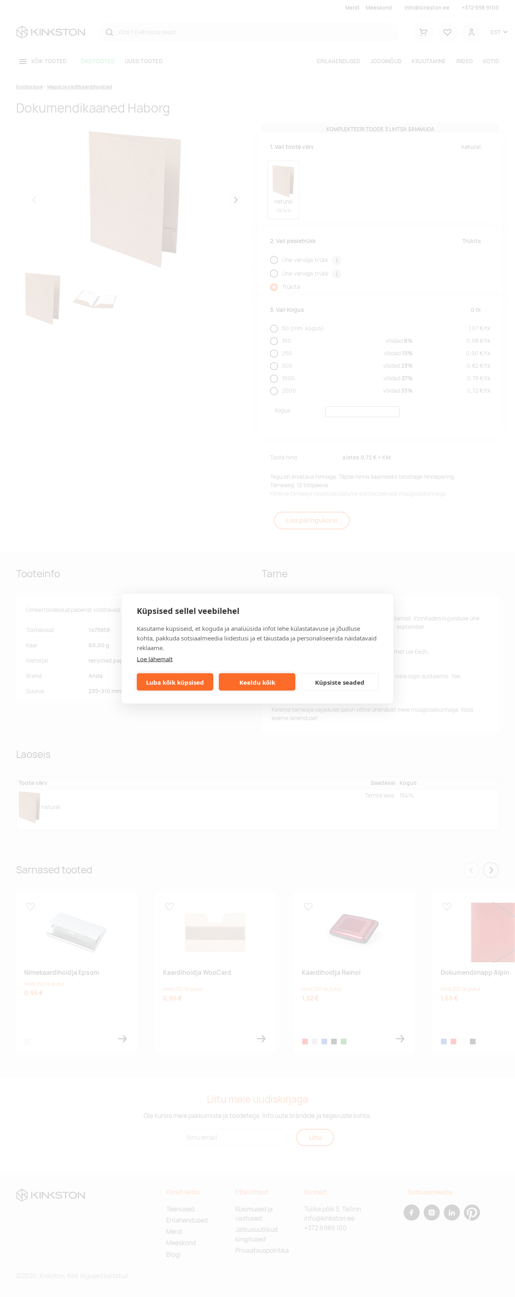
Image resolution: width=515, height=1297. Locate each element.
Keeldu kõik (257, 682)
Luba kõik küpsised (175, 682)
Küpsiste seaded (340, 682)
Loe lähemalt (155, 659)
